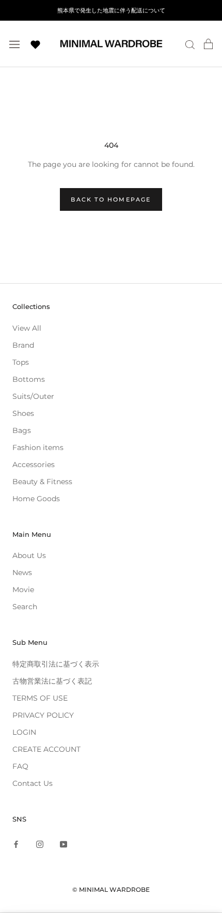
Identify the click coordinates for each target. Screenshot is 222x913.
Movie (23, 589)
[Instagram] (39, 844)
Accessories (33, 464)
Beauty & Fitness (42, 481)
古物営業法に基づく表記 (52, 681)
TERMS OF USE (40, 698)
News (22, 572)
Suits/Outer (33, 396)
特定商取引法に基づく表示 (55, 664)
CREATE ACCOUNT (46, 749)
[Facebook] (16, 844)
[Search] (190, 44)
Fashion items (38, 447)
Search (24, 606)
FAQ (20, 766)
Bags (21, 430)
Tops (20, 362)
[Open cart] (208, 44)
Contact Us (32, 783)
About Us (29, 555)
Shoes (23, 413)
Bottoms (28, 379)
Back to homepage (111, 199)
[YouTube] (63, 844)
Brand (23, 345)
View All (26, 328)
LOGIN (24, 732)
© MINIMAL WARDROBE (111, 889)
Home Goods (36, 498)
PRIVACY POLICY (43, 715)
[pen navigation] (14, 44)
